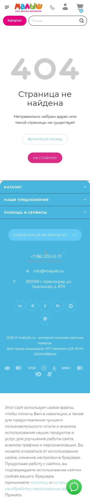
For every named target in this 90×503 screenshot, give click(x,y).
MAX (70, 306)
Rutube (57, 306)
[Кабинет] (65, 6)
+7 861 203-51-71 (46, 257)
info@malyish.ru (49, 271)
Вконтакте (19, 306)
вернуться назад (45, 139)
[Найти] (81, 21)
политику (39, 482)
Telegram (32, 306)
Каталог (13, 187)
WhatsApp (45, 318)
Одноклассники (45, 306)
